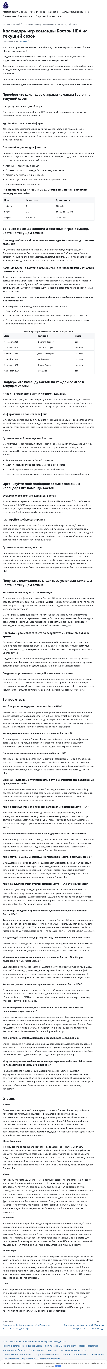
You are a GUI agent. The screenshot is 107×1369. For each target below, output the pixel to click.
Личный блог (19, 24)
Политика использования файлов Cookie (22, 1345)
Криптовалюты (81, 1354)
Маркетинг (53, 11)
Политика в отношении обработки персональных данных (38, 1341)
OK (58, 1366)
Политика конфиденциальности (60, 1345)
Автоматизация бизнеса (15, 11)
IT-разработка (28, 1358)
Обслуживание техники (49, 1358)
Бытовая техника (11, 1358)
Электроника (98, 1354)
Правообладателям (88, 1345)
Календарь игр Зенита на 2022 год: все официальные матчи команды (84, 1325)
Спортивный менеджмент (49, 16)
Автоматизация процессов (75, 11)
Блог (5, 1341)
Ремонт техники (38, 11)
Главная (6, 24)
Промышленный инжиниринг (18, 16)
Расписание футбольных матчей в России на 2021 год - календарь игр (26, 1325)
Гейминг (66, 1354)
